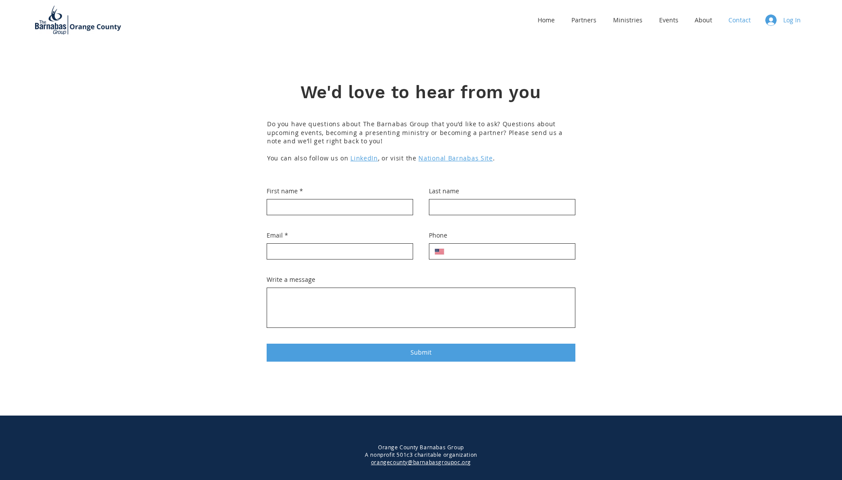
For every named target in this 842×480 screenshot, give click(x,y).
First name (285, 191)
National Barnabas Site (455, 158)
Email (277, 235)
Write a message (291, 279)
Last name (444, 191)
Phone (438, 235)
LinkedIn (364, 158)
